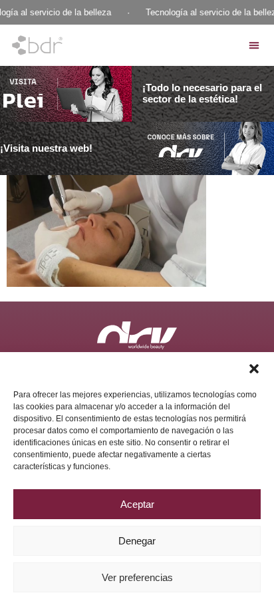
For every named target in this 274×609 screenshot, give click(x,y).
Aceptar (137, 504)
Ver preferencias (137, 577)
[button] (254, 368)
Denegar (137, 540)
